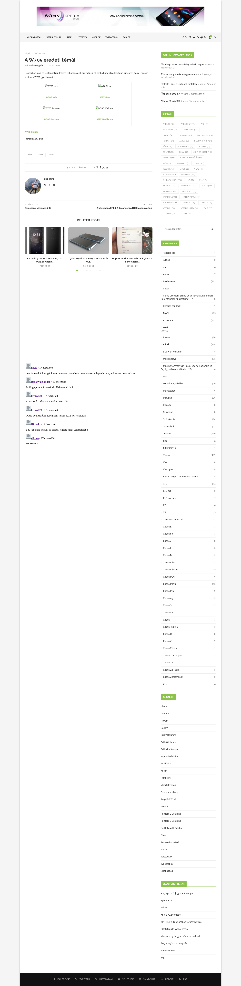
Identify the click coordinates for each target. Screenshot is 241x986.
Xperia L (189, 548)
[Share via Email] (107, 167)
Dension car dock (189, 306)
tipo (189, 440)
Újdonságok (167, 871)
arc (189, 267)
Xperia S (189, 605)
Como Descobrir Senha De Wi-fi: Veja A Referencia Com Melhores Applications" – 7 (188, 297)
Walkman (188, 175)
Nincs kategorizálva (189, 383)
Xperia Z (206, 203)
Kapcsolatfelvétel (169, 756)
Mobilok (96, 37)
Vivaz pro (169, 175)
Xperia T (189, 619)
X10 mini (189, 491)
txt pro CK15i (189, 448)
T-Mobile (182, 163)
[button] (29, 249)
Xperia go (189, 533)
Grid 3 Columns (168, 742)
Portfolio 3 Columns (171, 821)
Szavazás (189, 412)
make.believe (189, 359)
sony (183, 152)
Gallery (164, 728)
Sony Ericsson (202, 152)
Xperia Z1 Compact (189, 655)
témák (40, 155)
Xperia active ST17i (189, 519)
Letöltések (166, 778)
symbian (169, 158)
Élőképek (169, 214)
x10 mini (169, 186)
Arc (204, 124)
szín (167, 163)
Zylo (208, 208)
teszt (199, 163)
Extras (168, 135)
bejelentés (170, 130)
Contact (165, 713)
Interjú (189, 337)
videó (184, 169)
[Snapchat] (198, 37)
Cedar (189, 288)
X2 (189, 505)
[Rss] (205, 37)
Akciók (189, 260)
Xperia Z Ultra (189, 208)
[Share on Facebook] (100, 167)
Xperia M (189, 555)
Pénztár (165, 806)
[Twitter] (186, 37)
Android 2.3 (188, 124)
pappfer (39, 65)
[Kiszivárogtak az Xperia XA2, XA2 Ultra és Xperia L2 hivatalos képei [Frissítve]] (45, 240)
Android (169, 124)
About (164, 706)
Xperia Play (170, 197)
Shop (163, 835)
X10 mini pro (188, 186)
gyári (29, 155)
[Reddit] (201, 37)
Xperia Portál (34, 37)
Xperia (207, 186)
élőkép (186, 214)
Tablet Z (165, 907)
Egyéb (189, 313)
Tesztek (83, 37)
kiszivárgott (203, 141)
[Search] (214, 37)
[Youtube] (194, 37)
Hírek (68, 37)
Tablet (126, 37)
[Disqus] (88, 318)
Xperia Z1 (169, 208)
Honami (168, 141)
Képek (167, 146)
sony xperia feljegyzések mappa (188, 64)
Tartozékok (111, 37)
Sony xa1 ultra (168, 950)
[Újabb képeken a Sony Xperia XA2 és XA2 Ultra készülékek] (88, 240)
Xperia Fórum (54, 37)
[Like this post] (97, 167)
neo (189, 376)
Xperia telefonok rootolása (184, 84)
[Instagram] (190, 37)
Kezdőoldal (166, 763)
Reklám (168, 152)
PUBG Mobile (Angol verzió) (175, 929)
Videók (189, 455)
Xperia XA (175, 94)
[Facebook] (183, 37)
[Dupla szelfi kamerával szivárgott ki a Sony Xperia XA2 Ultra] (132, 240)
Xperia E (189, 526)
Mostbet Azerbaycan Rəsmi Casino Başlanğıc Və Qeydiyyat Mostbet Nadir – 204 (188, 368)
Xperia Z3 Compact (189, 677)
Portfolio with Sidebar (172, 828)
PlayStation (185, 146)
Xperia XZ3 (175, 101)
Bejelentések (189, 281)
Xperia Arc (170, 191)
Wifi (162, 957)
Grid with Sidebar (169, 749)
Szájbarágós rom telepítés (174, 943)
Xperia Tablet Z (189, 626)
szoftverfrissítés (191, 158)
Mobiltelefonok (168, 785)
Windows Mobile (172, 180)
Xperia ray (189, 598)
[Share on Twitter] (103, 167)
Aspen (189, 274)
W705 (51, 155)
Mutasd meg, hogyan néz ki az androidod (181, 936)
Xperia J (189, 541)
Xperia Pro (170, 203)
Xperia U (189, 634)
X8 (191, 180)
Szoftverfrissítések (170, 842)
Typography (167, 864)
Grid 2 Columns (168, 735)
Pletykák (189, 397)
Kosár (164, 770)
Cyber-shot (190, 130)
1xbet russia (189, 253)
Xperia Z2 (189, 662)
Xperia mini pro (189, 569)
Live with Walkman (189, 351)
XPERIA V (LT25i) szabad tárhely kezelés (181, 922)
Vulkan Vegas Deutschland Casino (189, 476)
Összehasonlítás (169, 792)
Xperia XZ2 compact (171, 914)
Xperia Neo (189, 191)
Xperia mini (189, 562)
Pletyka (204, 146)
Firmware (185, 135)
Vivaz (198, 169)
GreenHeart (205, 135)
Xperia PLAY (189, 576)
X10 (203, 180)
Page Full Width (168, 799)
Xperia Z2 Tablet (189, 669)
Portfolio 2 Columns (171, 813)
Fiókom (164, 720)
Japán (184, 141)
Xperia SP (188, 203)
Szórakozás (189, 419)
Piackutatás (189, 390)
